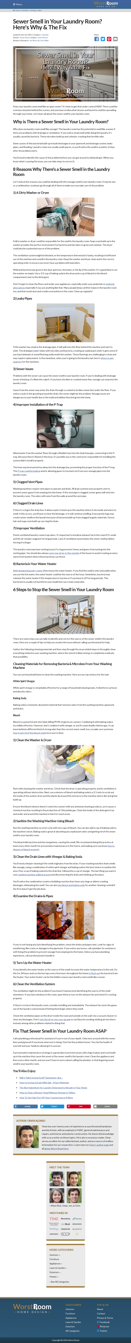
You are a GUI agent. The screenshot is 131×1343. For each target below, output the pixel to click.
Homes (53, 1276)
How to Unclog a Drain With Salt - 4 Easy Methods (44, 1082)
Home (17, 10)
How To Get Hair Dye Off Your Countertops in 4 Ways (46, 1097)
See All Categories (60, 1281)
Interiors (54, 1254)
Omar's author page (99, 1144)
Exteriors (54, 1272)
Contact (101, 1313)
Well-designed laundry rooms (27, 570)
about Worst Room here (56, 1148)
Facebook (105, 1322)
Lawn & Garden (57, 1267)
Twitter (103, 1330)
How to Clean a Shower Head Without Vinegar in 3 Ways (47, 1092)
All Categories (73, 1330)
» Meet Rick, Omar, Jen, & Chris (65, 1205)
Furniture (54, 1259)
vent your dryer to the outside (64, 553)
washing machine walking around (34, 874)
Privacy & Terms (105, 1317)
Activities (24, 10)
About (100, 1309)
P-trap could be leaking (29, 471)
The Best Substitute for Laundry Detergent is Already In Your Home (53, 1087)
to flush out (94, 973)
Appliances (55, 1263)
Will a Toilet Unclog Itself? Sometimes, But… (41, 1077)
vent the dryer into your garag (54, 1019)
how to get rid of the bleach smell (29, 732)
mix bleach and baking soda (71, 885)
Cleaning (33, 10)
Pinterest (104, 1326)
